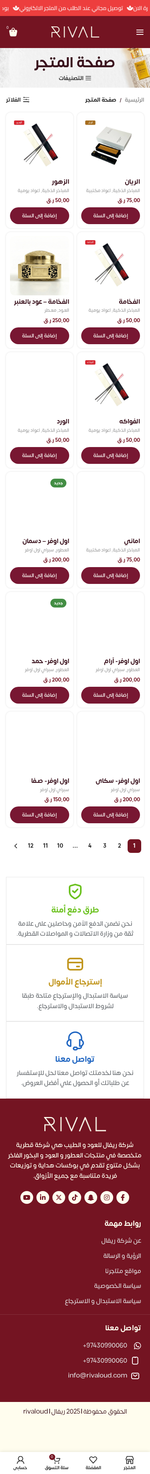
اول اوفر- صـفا (50, 781)
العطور (62, 550)
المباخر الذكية (126, 191)
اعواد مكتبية (98, 191)
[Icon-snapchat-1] (90, 1197)
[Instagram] (106, 1197)
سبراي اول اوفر (39, 550)
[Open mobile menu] (140, 32)
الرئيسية (134, 100)
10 (60, 845)
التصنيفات (71, 78)
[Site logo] (75, 31)
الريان (132, 181)
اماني (132, 541)
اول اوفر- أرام (122, 661)
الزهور (60, 181)
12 (31, 845)
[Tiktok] (74, 1197)
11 (45, 845)
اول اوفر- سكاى (118, 781)
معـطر (50, 310)
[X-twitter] (58, 1197)
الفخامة (129, 302)
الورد (63, 421)
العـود (63, 310)
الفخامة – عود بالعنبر (41, 302)
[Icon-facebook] (122, 1197)
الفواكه (129, 421)
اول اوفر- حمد (50, 661)
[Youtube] (26, 1197)
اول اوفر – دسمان (45, 541)
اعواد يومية (29, 191)
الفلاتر (13, 99)
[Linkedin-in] (42, 1197)
